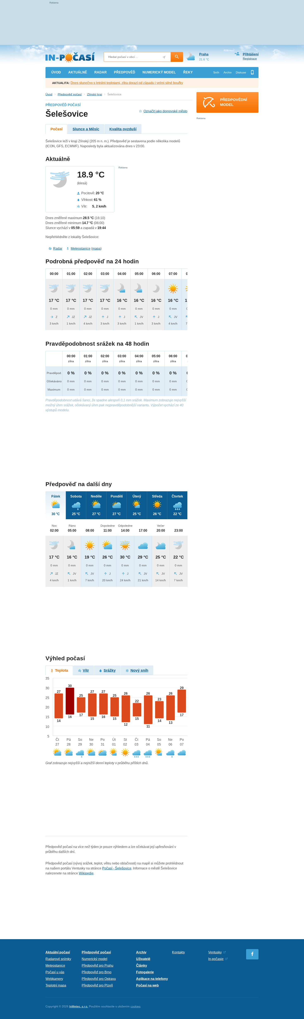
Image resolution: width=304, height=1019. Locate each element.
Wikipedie (86, 873)
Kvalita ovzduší (122, 129)
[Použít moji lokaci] (164, 57)
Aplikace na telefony (152, 979)
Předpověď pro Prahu (97, 965)
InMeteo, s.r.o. (78, 1006)
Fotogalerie (145, 972)
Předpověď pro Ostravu (99, 979)
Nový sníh (139, 670)
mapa (96, 248)
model (159, 72)
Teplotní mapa (55, 985)
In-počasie (216, 959)
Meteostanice (80, 248)
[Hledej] (177, 57)
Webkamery (54, 979)
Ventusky (215, 952)
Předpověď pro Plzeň (97, 985)
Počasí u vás (54, 972)
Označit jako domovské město (165, 111)
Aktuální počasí (57, 952)
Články (141, 965)
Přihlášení (251, 54)
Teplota (61, 670)
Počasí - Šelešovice (116, 868)
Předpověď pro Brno (96, 972)
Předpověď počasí (70, 94)
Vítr (86, 670)
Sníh (216, 72)
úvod (56, 72)
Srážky (110, 670)
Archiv (228, 72)
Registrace (250, 58)
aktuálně (77, 72)
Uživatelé (143, 959)
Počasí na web (147, 985)
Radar (57, 248)
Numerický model (94, 959)
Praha (203, 54)
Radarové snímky (58, 959)
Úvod (48, 94)
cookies (135, 1006)
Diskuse (241, 72)
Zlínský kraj (94, 94)
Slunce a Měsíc (86, 129)
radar (100, 72)
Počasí (56, 129)
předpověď (124, 72)
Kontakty (178, 952)
